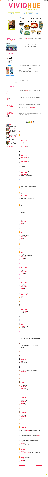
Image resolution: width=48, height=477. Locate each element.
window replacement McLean (27, 452)
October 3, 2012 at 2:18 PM (23, 397)
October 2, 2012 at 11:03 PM (23, 359)
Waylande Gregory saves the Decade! (11, 113)
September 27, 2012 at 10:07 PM (24, 267)
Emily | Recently (22, 403)
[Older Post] (39, 465)
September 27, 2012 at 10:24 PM (24, 282)
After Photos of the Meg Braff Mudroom (11, 104)
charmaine (22, 315)
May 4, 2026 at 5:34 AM (23, 462)
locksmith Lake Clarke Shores (33, 448)
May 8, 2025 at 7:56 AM (23, 441)
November (8, 97)
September (8, 99)
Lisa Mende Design (23, 215)
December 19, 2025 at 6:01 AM (24, 458)
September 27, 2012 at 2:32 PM (24, 221)
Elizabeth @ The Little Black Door (24, 157)
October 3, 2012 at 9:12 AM (23, 382)
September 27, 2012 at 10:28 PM (24, 286)
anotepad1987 (22, 443)
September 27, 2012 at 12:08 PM (24, 195)
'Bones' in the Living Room (9, 112)
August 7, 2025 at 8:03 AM (23, 449)
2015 (7, 93)
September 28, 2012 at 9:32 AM (24, 309)
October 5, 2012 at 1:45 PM (23, 416)
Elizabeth (22, 284)
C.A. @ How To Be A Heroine (24, 142)
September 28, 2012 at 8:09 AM (24, 305)
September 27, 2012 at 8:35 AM (24, 155)
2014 (7, 94)
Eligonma (22, 223)
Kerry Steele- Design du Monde (24, 174)
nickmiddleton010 (22, 429)
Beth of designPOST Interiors (24, 326)
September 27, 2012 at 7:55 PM (24, 252)
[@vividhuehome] (7, 59)
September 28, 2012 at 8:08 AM (24, 294)
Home (30, 465)
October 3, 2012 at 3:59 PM (23, 412)
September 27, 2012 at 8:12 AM (24, 140)
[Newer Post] (22, 465)
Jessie (21, 350)
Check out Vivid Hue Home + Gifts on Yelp (10, 146)
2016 (7, 92)
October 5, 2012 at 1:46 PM (23, 427)
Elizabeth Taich (22, 288)
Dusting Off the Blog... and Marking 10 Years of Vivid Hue (12, 132)
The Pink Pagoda (22, 258)
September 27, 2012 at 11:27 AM (24, 183)
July (7, 115)
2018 (7, 90)
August (8, 114)
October (8, 98)
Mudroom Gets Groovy (9, 105)
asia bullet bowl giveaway (24, 125)
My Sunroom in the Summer (10, 107)
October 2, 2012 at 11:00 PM (23, 348)
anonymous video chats (34, 444)
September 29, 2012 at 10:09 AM (24, 335)
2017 (7, 91)
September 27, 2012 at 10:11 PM (24, 271)
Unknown (22, 296)
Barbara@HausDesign (23, 210)
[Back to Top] (47, 475)
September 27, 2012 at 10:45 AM (24, 172)
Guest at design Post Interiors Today (10, 111)
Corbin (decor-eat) (23, 388)
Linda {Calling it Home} (23, 178)
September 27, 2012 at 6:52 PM (24, 236)
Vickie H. (21, 254)
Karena (21, 185)
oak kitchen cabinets (28, 430)
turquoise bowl (30, 125)
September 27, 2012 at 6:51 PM (24, 232)
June (7, 116)
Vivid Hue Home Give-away (36, 125)
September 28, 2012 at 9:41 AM (24, 320)
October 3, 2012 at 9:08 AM (23, 371)
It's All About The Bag (11, 124)
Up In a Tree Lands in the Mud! (10, 106)
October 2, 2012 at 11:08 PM (23, 367)
